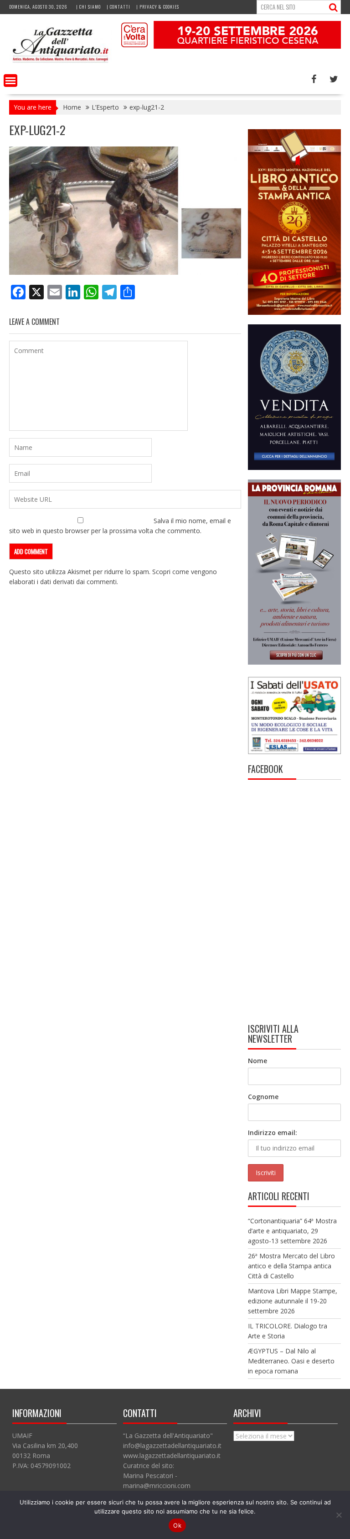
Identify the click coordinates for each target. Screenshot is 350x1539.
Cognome (263, 1096)
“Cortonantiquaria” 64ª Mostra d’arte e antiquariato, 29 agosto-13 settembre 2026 (292, 1230)
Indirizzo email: (272, 1132)
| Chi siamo (88, 6)
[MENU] (10, 80)
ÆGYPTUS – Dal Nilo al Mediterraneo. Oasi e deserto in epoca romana (291, 1361)
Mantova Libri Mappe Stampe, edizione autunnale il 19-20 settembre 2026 (292, 1301)
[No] (338, 1514)
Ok (177, 1525)
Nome (257, 1060)
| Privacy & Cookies (157, 6)
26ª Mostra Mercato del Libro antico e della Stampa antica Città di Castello (291, 1265)
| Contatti (118, 6)
